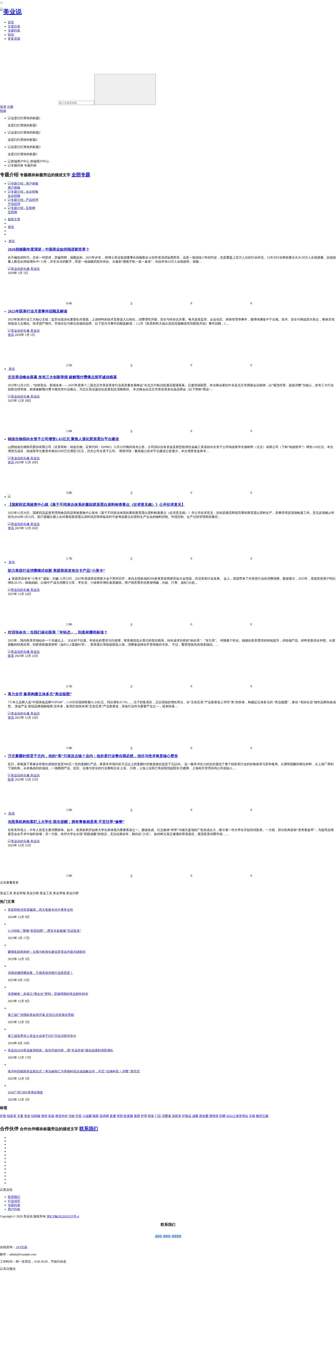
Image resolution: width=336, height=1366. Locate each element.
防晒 (222, 1116)
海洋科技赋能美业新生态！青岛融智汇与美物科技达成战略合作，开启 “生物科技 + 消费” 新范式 (74, 1071)
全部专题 (81, 174)
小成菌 (87, 1116)
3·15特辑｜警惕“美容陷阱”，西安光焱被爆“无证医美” (44, 930)
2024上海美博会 (237, 1116)
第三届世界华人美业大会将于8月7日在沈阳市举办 (42, 1036)
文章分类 (14, 26)
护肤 (3, 1116)
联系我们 (88, 1128)
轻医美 (11, 1116)
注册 (10, 106)
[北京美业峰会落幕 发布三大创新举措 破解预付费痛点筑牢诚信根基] (8, 369)
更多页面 (14, 38)
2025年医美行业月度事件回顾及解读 (37, 311)
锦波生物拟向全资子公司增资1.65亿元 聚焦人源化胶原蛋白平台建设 (63, 439)
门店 (158, 1116)
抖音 (78, 1116)
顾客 (96, 1116)
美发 (27, 1116)
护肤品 (186, 1116)
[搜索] (125, 89)
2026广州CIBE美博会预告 (25, 1092)
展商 (137, 1116)
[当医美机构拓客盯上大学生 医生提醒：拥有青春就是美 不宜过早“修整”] (8, 813)
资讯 (11, 227)
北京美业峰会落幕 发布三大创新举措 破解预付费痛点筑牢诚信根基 (62, 377)
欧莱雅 (128, 1116)
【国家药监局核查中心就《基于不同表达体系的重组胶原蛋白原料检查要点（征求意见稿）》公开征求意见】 (96, 505)
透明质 (214, 1116)
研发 (151, 1116)
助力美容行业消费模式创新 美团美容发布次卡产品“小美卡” (56, 571)
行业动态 (14, 1201)
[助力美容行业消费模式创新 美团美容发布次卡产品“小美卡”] (8, 562)
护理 (144, 1116)
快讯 (11, 34)
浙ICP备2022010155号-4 (63, 1216)
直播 (113, 1116)
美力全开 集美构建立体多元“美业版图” (40, 694)
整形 (44, 1116)
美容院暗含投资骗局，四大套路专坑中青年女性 (40, 909)
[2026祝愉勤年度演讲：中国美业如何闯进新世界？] (8, 241)
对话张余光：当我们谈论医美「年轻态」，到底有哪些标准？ (58, 632)
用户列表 (14, 1209)
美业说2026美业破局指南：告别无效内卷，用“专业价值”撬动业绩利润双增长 (60, 1050)
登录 (3, 106)
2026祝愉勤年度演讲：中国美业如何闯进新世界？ (48, 249)
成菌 (195, 1116)
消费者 (166, 1116)
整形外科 (61, 1116)
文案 (20, 1116)
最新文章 (14, 219)
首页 (11, 22)
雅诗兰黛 (262, 1116)
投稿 (3, 111)
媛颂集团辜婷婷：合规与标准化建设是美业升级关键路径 (47, 951)
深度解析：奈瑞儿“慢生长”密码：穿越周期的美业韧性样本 (48, 993)
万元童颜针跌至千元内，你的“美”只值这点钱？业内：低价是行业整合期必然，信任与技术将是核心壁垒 (93, 756)
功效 (71, 1116)
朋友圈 (203, 1116)
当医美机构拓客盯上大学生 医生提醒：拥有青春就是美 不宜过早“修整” (66, 822)
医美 (11, 655)
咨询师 (104, 1116)
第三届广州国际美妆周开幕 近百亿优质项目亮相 (41, 1015)
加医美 (176, 1116)
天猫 (252, 1116)
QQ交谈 (21, 1247)
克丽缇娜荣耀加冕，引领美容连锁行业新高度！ (40, 972)
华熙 (120, 1116)
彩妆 (51, 1116)
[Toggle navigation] (1, 2)
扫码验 (35, 1116)
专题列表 (14, 30)
